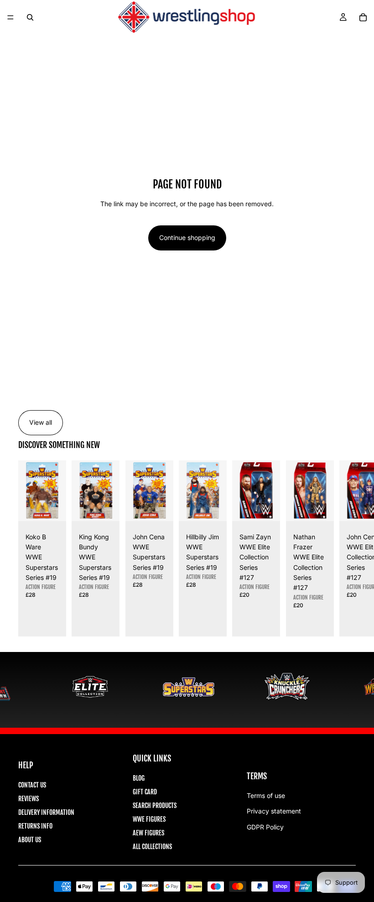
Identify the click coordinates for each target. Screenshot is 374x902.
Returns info (35, 826)
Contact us (32, 785)
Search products (155, 805)
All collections (152, 846)
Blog (139, 778)
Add (60, 506)
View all (40, 422)
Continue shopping (187, 237)
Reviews (28, 799)
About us (29, 840)
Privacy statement (274, 811)
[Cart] (363, 17)
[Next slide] (346, 548)
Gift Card (145, 792)
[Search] (30, 17)
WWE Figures (149, 819)
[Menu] (10, 17)
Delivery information (46, 812)
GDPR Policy (265, 827)
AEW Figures (148, 833)
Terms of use (266, 795)
